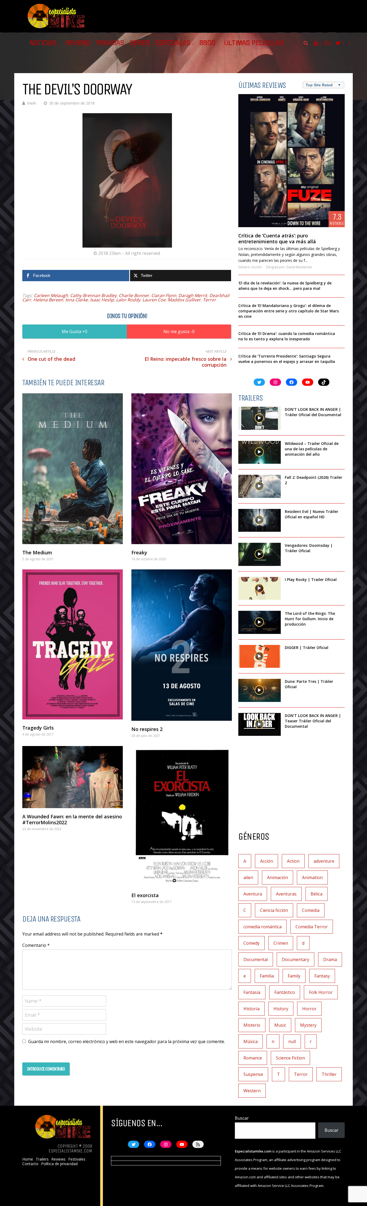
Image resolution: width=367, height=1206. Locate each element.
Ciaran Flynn (163, 295)
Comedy (251, 943)
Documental (255, 959)
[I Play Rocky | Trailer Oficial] (259, 588)
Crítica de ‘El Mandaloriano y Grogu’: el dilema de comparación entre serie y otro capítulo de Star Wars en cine (288, 311)
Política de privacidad (59, 1164)
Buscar (242, 1118)
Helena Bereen (48, 300)
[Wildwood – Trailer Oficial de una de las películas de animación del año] (259, 452)
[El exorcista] (181, 816)
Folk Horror (321, 992)
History (281, 1009)
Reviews (78, 43)
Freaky (139, 552)
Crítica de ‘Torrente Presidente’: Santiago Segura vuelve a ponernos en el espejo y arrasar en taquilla (286, 359)
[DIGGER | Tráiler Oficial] (259, 656)
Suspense (253, 1074)
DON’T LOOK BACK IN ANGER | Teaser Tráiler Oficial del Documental (313, 721)
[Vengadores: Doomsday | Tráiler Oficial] (259, 554)
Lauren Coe (153, 300)
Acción (256, 267)
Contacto (30, 1164)
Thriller (329, 1074)
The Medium (37, 552)
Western (252, 1091)
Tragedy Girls (38, 728)
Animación (277, 877)
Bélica (316, 894)
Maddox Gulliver (184, 300)
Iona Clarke (76, 300)
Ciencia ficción (274, 910)
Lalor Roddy (128, 300)
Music (280, 1025)
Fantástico (284, 992)
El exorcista (145, 895)
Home (27, 1159)
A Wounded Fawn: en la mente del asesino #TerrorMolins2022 (72, 819)
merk (31, 103)
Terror (209, 300)
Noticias (43, 43)
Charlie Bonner (134, 295)
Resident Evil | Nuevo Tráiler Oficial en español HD (311, 514)
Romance (252, 1058)
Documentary (295, 959)
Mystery (308, 1025)
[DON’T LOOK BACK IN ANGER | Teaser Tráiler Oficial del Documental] (259, 724)
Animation (312, 877)
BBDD (207, 43)
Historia (251, 1009)
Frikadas (110, 43)
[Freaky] (181, 468)
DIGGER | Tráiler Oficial (306, 647)
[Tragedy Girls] (72, 644)
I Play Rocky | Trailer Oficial (311, 579)
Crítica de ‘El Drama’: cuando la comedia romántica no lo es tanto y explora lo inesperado (286, 336)
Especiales (172, 43)
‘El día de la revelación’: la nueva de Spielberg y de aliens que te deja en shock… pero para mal (285, 285)
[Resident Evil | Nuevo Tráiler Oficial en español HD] (259, 520)
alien (248, 877)
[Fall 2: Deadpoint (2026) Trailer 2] (259, 486)
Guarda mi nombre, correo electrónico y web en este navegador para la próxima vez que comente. (126, 1041)
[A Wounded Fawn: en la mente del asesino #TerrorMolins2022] (72, 777)
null (292, 1041)
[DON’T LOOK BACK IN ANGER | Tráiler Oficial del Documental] (259, 418)
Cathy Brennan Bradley (93, 295)
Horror (309, 1009)
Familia (267, 976)
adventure (324, 861)
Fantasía (251, 992)
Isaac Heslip (102, 300)
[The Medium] (72, 468)
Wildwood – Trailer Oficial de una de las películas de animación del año (312, 449)
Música (250, 1041)
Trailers (42, 1159)
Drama (330, 959)
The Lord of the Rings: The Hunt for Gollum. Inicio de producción (310, 619)
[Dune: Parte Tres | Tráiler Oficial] (259, 690)
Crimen (281, 943)
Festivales (76, 1159)
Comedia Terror (312, 927)
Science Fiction (290, 1058)
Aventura (252, 894)
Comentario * (36, 945)
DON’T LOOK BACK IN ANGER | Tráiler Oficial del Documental (313, 412)
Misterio (251, 1025)
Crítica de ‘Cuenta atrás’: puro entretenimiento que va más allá (277, 238)
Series (139, 43)
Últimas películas (254, 43)
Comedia (310, 910)
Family (294, 976)
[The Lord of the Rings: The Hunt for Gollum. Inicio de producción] (259, 622)
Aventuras (286, 894)
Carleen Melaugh (51, 295)
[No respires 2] (181, 644)
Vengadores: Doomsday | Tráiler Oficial (309, 548)
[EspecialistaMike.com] (56, 28)
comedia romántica (262, 927)
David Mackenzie (299, 267)
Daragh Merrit (192, 295)
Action (293, 861)
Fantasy (322, 976)
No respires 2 (147, 729)
